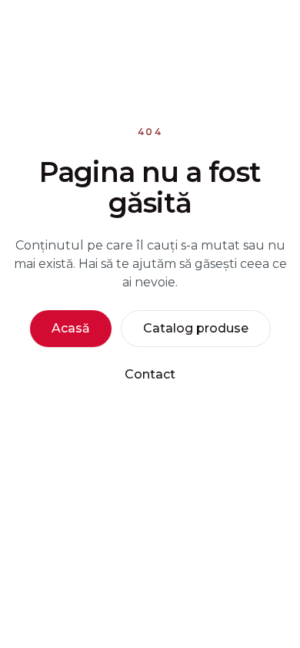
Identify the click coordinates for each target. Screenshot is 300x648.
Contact (150, 374)
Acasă (71, 328)
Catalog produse (195, 328)
